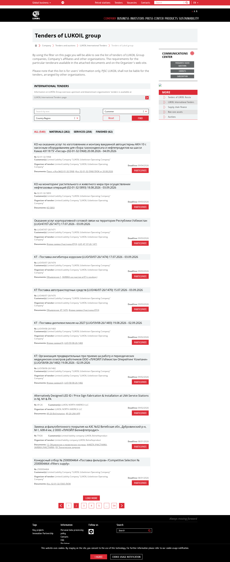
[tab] (91, 86)
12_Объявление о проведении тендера (66, 444)
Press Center (154, 18)
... (107, 505)
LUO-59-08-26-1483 (73, 343)
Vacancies (132, 2)
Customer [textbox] (109, 111)
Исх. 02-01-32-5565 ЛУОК (59, 484)
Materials (59, 131)
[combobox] (126, 111)
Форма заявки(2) (55, 383)
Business (123, 18)
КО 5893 (51, 207)
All (39, 131)
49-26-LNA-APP (73, 413)
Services (83, 131)
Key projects (38, 530)
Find (140, 118)
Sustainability (189, 18)
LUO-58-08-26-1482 (73, 383)
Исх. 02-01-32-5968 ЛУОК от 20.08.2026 (94, 171)
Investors (137, 18)
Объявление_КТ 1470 (57, 310)
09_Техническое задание (67, 447)
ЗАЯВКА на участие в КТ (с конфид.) (79, 277)
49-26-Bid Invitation (56, 413)
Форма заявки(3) (55, 343)
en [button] (195, 2)
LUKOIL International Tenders (93, 45)
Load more (91, 498)
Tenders (119, 2)
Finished (104, 131)
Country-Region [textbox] (43, 118)
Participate (140, 170)
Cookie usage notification (126, 556)
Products (171, 18)
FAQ (62, 540)
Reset (111, 118)
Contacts (145, 2)
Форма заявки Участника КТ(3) (62, 244)
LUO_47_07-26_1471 (87, 244)
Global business (40, 2)
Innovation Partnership (42, 533)
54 (114, 505)
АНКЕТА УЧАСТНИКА (97, 444)
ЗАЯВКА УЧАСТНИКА (44, 447)
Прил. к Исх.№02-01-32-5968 (60, 171)
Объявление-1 (54, 277)
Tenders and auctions (65, 45)
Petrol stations (102, 2)
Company (110, 18)
